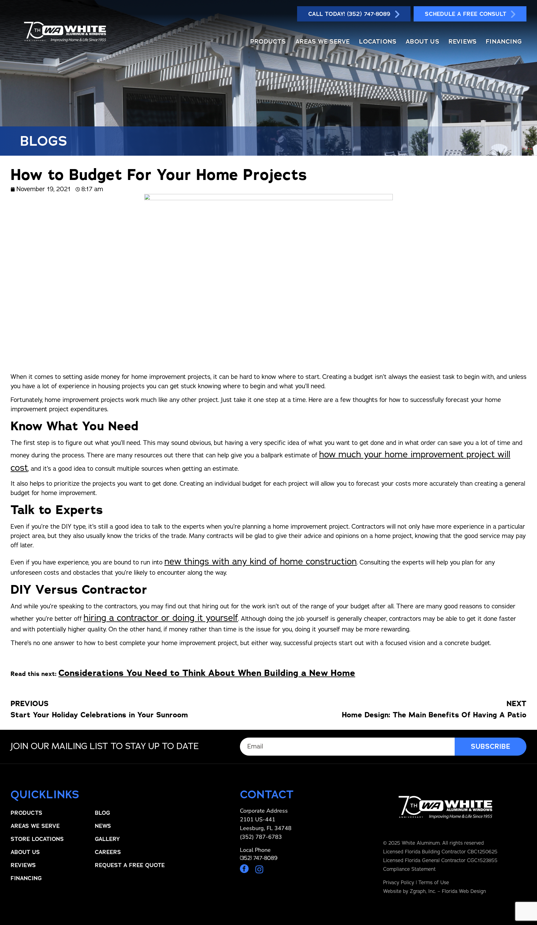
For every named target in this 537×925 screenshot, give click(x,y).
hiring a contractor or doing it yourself (161, 618)
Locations (377, 41)
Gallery (107, 839)
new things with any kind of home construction (260, 561)
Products (268, 41)
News (103, 826)
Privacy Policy (398, 882)
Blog (102, 813)
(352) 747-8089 (259, 858)
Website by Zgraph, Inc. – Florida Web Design (434, 891)
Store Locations (37, 839)
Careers (108, 852)
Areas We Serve (322, 41)
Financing (504, 41)
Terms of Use (433, 882)
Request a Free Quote (130, 865)
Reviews (462, 41)
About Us (422, 41)
